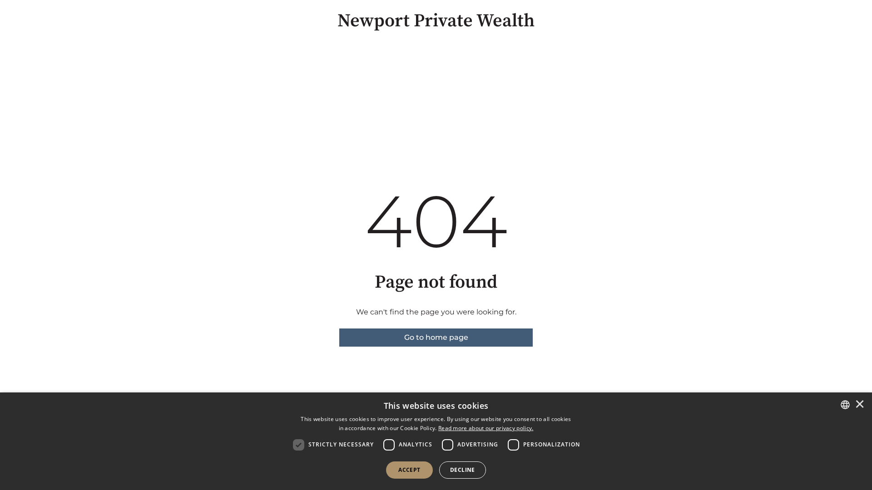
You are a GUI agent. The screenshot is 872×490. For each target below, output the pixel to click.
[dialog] (436, 441)
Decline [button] (462, 470)
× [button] (860, 404)
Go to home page (436, 337)
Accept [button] (409, 470)
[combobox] (845, 404)
